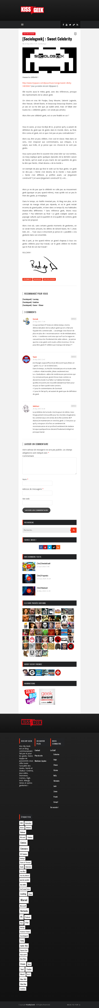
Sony (22, 940)
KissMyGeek (30, 1005)
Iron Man (23, 871)
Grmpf (55, 802)
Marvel (24, 900)
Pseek (55, 796)
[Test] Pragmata (42, 575)
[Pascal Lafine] (71, 641)
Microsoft (23, 906)
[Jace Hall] (38, 627)
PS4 (26, 922)
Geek (21, 867)
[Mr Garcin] (38, 641)
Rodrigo (43, 44)
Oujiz (55, 759)
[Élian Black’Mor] (45, 620)
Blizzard (22, 837)
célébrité (27, 279)
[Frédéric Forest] (71, 620)
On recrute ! (54, 807)
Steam (22, 964)
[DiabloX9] (32, 620)
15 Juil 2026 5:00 (43, 566)
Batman (22, 832)
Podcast (27, 917)
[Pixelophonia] (32, 648)
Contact (37, 750)
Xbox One (23, 984)
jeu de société (24, 880)
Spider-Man (24, 945)
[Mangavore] (64, 634)
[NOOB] (64, 641)
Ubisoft (22, 974)
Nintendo (24, 910)
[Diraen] (38, 620)
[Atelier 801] (45, 614)
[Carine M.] (64, 614)
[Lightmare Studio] (45, 634)
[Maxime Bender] (71, 634)
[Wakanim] (38, 655)
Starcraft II (23, 954)
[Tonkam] (71, 648)
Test (22, 969)
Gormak (35, 319)
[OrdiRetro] (51, 675)
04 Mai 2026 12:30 (43, 591)
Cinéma (30, 837)
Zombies (22, 989)
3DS (21, 823)
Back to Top (73, 1005)
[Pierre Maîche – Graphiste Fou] (25, 675)
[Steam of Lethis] (58, 648)
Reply (74, 319)
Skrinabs (56, 780)
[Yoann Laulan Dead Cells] (71, 627)
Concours (24, 848)
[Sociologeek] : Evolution (30, 302)
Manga (30, 894)
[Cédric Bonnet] (71, 614)
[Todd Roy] (64, 648)
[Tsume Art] (32, 655)
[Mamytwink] (58, 634)
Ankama (28, 827)
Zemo (55, 791)
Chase (55, 764)
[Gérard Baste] (32, 627)
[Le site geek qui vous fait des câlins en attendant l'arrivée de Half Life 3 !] (32, 14)
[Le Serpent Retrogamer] (45, 675)
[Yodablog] (45, 655)
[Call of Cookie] (58, 614)
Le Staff (53, 750)
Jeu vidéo (23, 884)
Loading (23, 893)
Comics (23, 842)
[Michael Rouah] (32, 641)
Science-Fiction (25, 931)
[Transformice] (25, 655)
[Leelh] (38, 634)
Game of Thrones (25, 862)
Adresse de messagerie (32, 489)
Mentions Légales (40, 760)
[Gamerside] (32, 675)
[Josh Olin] (58, 627)
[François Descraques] (64, 620)
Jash (54, 786)
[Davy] (25, 620)
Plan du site (39, 755)
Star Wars (23, 959)
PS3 (21, 923)
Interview (28, 867)
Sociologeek (29, 34)
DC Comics (23, 854)
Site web (26, 498)
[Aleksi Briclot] (25, 614)
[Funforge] (25, 627)
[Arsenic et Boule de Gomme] (38, 614)
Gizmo (55, 770)
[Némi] (51, 641)
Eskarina (56, 754)
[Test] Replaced (42, 587)
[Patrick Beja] (25, 648)
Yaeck (35, 356)
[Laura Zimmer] (25, 634)
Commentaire (28, 456)
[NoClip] (58, 641)
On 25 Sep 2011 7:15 (30, 44)
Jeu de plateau (24, 875)
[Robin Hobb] (38, 648)
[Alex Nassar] (32, 614)
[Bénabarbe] (51, 614)
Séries (29, 964)
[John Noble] (51, 627)
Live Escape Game (25, 889)
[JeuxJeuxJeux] (38, 675)
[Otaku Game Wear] (58, 675)
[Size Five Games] (51, 648)
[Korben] (64, 627)
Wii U (28, 974)
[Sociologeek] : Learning (30, 299)
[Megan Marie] (25, 641)
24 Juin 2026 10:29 (44, 578)
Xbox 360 (23, 979)
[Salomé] (45, 648)
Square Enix (23, 950)
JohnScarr (36, 406)
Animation (28, 823)
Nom (25, 479)
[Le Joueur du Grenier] (32, 634)
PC (21, 916)
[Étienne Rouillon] (51, 620)
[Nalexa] (45, 641)
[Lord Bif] (51, 634)
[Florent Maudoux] (58, 620)
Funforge (22, 858)
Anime (22, 828)
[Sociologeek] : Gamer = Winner (32, 305)
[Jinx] (45, 627)
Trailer (29, 969)
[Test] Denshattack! (43, 563)
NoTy (54, 775)
